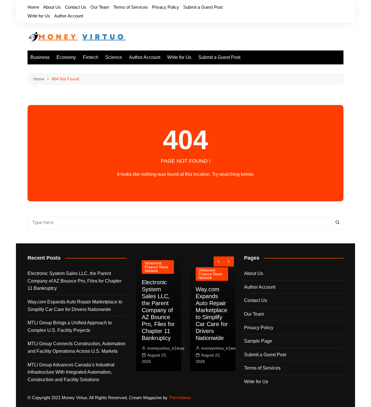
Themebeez (180, 397)
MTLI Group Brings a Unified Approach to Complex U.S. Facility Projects (70, 326)
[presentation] (219, 261)
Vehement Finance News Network (154, 267)
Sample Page (258, 341)
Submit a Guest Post (203, 7)
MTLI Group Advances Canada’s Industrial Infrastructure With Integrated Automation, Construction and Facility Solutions (71, 372)
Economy (66, 57)
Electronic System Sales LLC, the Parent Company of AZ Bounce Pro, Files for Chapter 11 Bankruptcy (74, 281)
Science (113, 57)
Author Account (68, 15)
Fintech (90, 57)
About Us (52, 7)
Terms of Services (130, 7)
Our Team (99, 7)
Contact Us (75, 7)
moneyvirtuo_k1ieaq (163, 348)
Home (33, 7)
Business (40, 57)
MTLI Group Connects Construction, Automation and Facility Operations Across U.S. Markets (77, 347)
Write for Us (39, 15)
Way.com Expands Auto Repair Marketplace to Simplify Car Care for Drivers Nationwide (75, 305)
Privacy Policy (165, 7)
